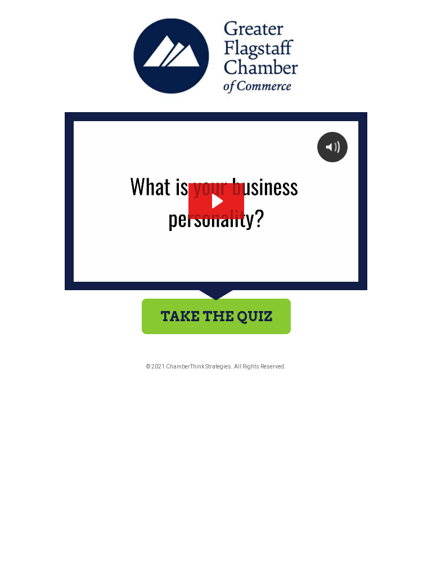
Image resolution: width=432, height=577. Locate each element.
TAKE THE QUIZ (216, 316)
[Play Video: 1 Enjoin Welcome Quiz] (216, 201)
